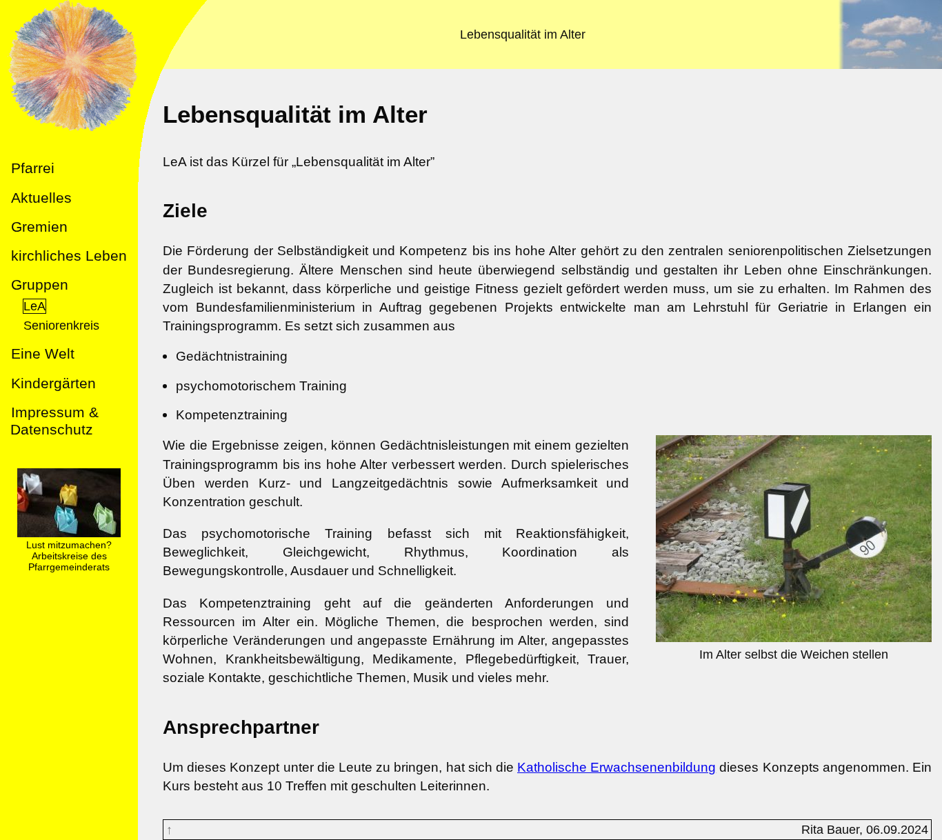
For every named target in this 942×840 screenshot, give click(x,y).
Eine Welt (42, 353)
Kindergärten (53, 383)
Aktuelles (41, 198)
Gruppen (39, 284)
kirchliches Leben (69, 255)
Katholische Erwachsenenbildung (616, 766)
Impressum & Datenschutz (54, 420)
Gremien (39, 226)
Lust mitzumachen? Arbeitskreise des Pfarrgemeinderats (69, 555)
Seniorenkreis (61, 325)
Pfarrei (32, 168)
